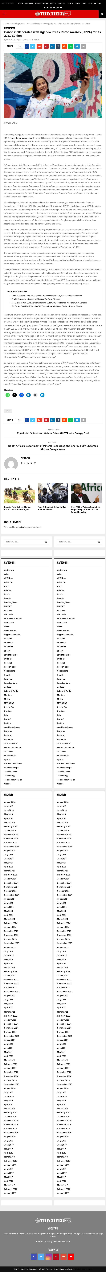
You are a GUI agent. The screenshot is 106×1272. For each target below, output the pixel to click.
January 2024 (10, 927)
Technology (9, 776)
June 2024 (9, 907)
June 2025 (9, 859)
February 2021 (10, 1064)
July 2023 (8, 951)
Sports (7, 760)
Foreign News (10, 667)
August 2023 (9, 947)
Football (8, 663)
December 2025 (11, 834)
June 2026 (9, 810)
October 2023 (10, 939)
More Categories (94, 3)
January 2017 (10, 1193)
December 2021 (11, 1024)
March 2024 (9, 919)
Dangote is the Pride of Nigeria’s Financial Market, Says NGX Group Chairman (47, 295)
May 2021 (8, 1052)
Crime (6, 626)
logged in (20, 527)
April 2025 (8, 867)
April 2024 (8, 915)
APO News (29, 3)
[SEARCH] (46, 542)
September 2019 (11, 1133)
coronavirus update (13, 618)
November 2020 (11, 1076)
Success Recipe (11, 768)
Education (8, 647)
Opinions (8, 711)
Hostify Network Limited (83, 1269)
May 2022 (8, 1004)
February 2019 (10, 1161)
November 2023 (11, 935)
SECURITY (8, 751)
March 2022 (9, 1012)
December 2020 (11, 1072)
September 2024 (11, 895)
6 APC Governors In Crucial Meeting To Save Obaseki (36, 299)
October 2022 (10, 988)
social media (10, 755)
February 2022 (10, 1016)
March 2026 (9, 822)
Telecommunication (13, 780)
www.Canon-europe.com (22, 138)
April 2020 (8, 1104)
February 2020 (10, 1112)
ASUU (6, 586)
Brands (7, 598)
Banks (7, 594)
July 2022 (8, 1000)
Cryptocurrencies (41, 3)
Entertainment (10, 655)
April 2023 (8, 963)
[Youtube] (71, 1256)
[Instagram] (49, 1256)
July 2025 (8, 855)
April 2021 (8, 1056)
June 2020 (9, 1096)
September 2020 (11, 1084)
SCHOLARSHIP (80, 3)
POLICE (7, 719)
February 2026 (10, 826)
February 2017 (10, 1189)
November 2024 (11, 887)
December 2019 (11, 1121)
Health (7, 675)
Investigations (10, 683)
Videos (70, 3)
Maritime (8, 695)
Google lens (9, 671)
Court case (9, 622)
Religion (7, 735)
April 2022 (8, 1008)
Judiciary (8, 687)
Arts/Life (8, 582)
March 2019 (9, 1157)
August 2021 (9, 1040)
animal (7, 574)
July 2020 (8, 1092)
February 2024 (10, 923)
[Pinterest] (56, 1256)
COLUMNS (8, 614)
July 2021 (8, 1044)
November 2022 (11, 983)
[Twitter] (41, 1256)
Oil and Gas (9, 707)
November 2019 (11, 1125)
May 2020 (8, 1100)
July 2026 (8, 806)
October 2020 (10, 1080)
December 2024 (11, 883)
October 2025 (10, 843)
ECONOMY (8, 643)
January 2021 (10, 1068)
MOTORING (9, 703)
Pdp (6, 715)
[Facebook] (34, 1256)
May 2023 (8, 959)
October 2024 (10, 891)
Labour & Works (11, 691)
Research (8, 739)
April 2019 (8, 1153)
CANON (8, 411)
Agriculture (9, 570)
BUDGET (8, 606)
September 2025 (11, 847)
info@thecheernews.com (58, 1241)
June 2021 (9, 1048)
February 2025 (10, 875)
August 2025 (9, 851)
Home (20, 3)
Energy (7, 651)
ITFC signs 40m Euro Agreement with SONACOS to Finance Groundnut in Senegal (49, 303)
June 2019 (9, 1145)
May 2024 (8, 911)
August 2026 (9, 802)
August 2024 (9, 899)
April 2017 (8, 1181)
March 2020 (9, 1108)
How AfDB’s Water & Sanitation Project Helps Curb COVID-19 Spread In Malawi (85, 509)
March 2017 (9, 1185)
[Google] (63, 1256)
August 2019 (9, 1137)
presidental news (12, 727)
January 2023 (10, 975)
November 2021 (11, 1028)
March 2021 (9, 1060)
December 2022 (11, 979)
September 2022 (11, 992)
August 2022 (9, 996)
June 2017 (9, 1173)
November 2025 (11, 839)
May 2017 (8, 1177)
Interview (8, 679)
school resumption (12, 747)
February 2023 (10, 971)
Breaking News (10, 28)
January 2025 (10, 879)
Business (61, 3)
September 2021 (11, 1036)
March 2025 (9, 871)
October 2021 (10, 1032)
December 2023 (11, 931)
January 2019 (10, 1165)
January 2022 (10, 1020)
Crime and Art (10, 631)
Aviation (7, 590)
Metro (7, 699)
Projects (8, 731)
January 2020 (10, 1117)
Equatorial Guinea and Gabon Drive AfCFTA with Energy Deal (53, 433)
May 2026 (8, 814)
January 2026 (10, 830)
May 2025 (8, 863)
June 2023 (9, 955)
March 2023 (9, 967)
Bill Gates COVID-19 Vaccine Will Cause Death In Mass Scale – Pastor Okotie (47, 306)
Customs (8, 639)
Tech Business (10, 772)
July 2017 (8, 1169)
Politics (53, 3)
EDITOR (9, 40)
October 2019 (10, 1129)
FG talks (8, 659)
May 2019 (8, 1149)
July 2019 (8, 1141)
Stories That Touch (13, 764)
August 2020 (9, 1088)
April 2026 (8, 818)
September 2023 (11, 943)
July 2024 (8, 903)
